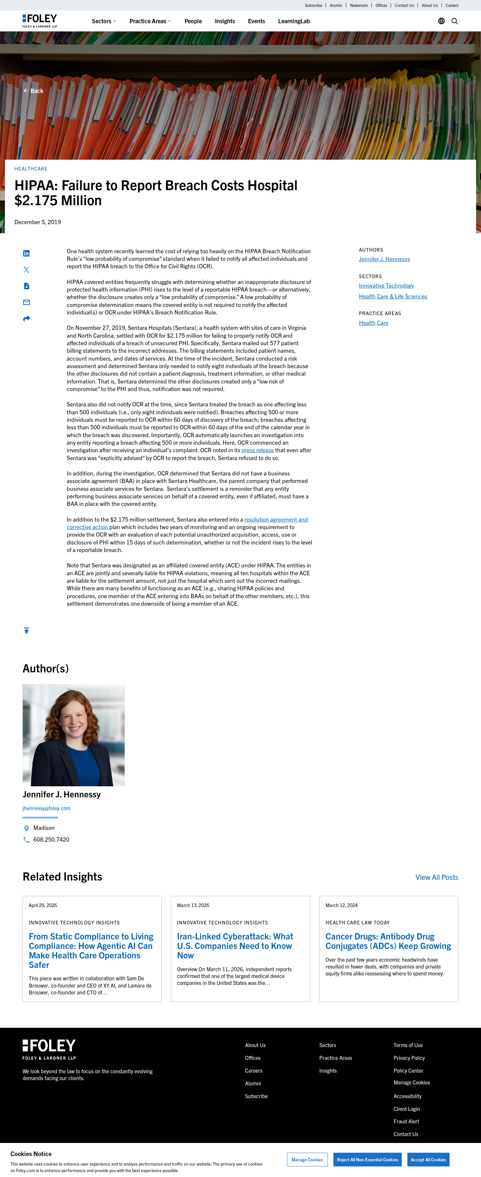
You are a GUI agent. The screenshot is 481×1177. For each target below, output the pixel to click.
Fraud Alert (406, 1121)
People (193, 21)
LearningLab (294, 21)
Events (256, 21)
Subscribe (313, 5)
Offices (381, 5)
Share (26, 319)
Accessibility (407, 1096)
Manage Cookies (307, 1159)
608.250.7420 (51, 839)
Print (26, 286)
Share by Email (26, 302)
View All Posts (437, 877)
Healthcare (31, 168)
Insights (225, 21)
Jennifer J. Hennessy (384, 258)
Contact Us (404, 5)
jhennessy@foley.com (46, 808)
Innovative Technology (386, 285)
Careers (452, 5)
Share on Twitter (26, 270)
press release (257, 450)
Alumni (336, 5)
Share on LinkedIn (26, 253)
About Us (430, 5)
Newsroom (359, 5)
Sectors (101, 21)
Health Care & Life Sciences (393, 296)
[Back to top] (26, 632)
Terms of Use (408, 1045)
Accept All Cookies (428, 1159)
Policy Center (408, 1070)
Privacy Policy (409, 1057)
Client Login (407, 1108)
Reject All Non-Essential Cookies (367, 1159)
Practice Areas (148, 21)
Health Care (373, 322)
